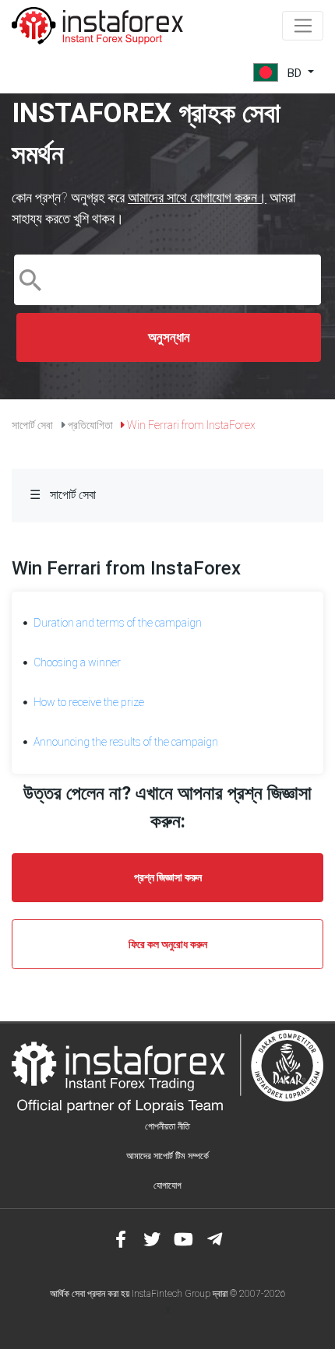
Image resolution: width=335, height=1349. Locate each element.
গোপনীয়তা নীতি (167, 1126)
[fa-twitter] (152, 1239)
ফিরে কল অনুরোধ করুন (168, 944)
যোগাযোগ (167, 1185)
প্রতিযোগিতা (90, 425)
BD (294, 72)
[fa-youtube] (183, 1239)
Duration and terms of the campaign (118, 623)
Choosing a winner (77, 662)
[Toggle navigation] (302, 25)
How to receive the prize (89, 702)
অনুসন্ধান (169, 337)
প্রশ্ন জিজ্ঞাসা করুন (168, 877)
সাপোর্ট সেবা (32, 425)
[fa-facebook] (120, 1239)
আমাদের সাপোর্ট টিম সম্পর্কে (167, 1156)
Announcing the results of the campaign (126, 742)
